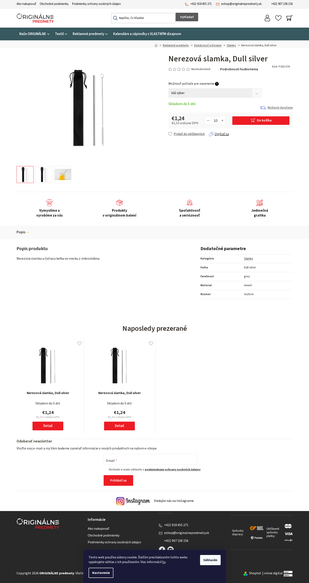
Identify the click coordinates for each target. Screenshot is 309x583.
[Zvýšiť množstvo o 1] (222, 121)
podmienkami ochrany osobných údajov (172, 470)
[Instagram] (170, 549)
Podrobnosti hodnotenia (239, 69)
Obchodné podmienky (54, 4)
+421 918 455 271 (201, 4)
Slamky (248, 258)
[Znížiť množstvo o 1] (208, 121)
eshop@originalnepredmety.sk (241, 4)
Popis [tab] (21, 232)
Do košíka (264, 120)
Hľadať (187, 17)
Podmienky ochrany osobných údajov (96, 4)
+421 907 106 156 (282, 4)
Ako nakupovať (26, 4)
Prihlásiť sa (118, 480)
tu (163, 562)
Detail (47, 425)
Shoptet (255, 573)
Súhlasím (210, 560)
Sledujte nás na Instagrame (173, 501)
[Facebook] (162, 549)
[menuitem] (34, 34)
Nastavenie (101, 572)
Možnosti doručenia (280, 108)
